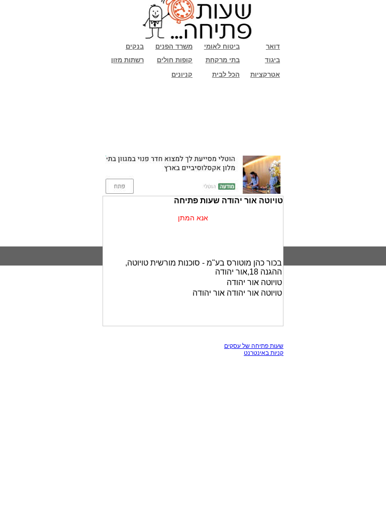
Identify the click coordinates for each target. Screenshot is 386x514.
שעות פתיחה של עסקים (253, 345)
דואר (273, 46)
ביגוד (272, 60)
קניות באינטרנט (263, 352)
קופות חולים (174, 60)
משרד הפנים (173, 46)
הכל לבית (226, 74)
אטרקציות (265, 74)
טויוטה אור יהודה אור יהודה (237, 293)
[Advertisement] (193, 118)
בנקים (135, 46)
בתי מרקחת (223, 60)
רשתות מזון (127, 60)
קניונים (181, 74)
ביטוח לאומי (222, 46)
